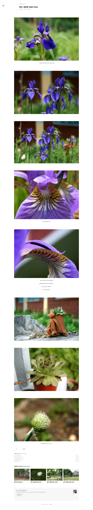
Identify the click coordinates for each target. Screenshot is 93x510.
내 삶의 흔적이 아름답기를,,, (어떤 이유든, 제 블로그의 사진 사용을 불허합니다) (31, 492)
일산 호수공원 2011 (17, 455)
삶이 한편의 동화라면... (22, 490)
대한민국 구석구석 (17, 453)
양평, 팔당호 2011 (17, 461)
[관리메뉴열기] (91, 508)
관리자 (51, 504)
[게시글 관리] (19, 449)
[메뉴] (3, 5)
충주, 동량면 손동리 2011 (18, 457)
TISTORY (46, 504)
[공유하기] (18, 449)
